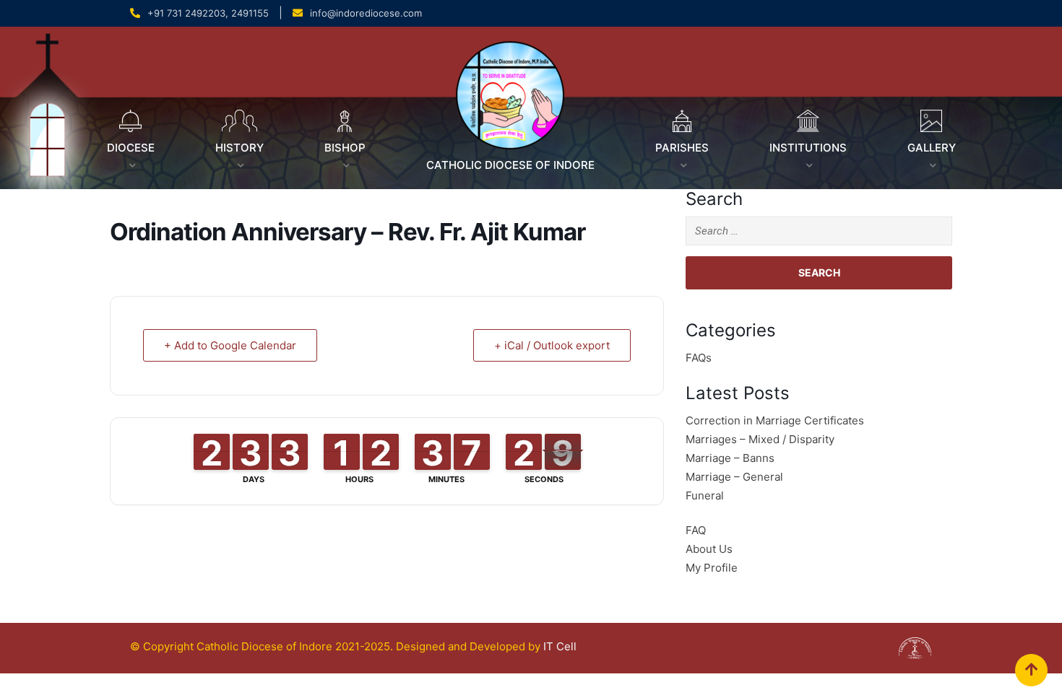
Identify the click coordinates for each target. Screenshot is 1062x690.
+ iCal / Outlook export (552, 345)
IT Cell (560, 646)
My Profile (712, 568)
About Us (709, 549)
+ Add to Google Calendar (230, 345)
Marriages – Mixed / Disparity (760, 439)
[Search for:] (819, 231)
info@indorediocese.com (366, 13)
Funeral (705, 495)
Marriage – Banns (730, 458)
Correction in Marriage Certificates (775, 420)
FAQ (696, 530)
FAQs (699, 357)
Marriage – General (734, 477)
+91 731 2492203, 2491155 (208, 13)
